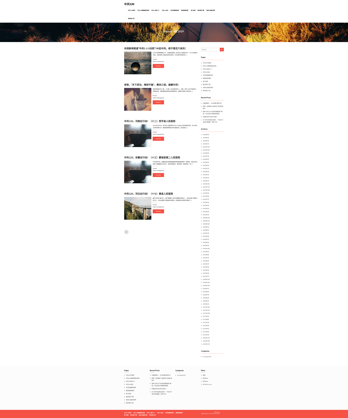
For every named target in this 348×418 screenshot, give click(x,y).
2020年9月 (206, 227)
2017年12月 (206, 307)
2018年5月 (206, 301)
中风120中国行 (131, 10)
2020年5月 (206, 239)
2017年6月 (206, 325)
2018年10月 (206, 285)
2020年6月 (206, 236)
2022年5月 (206, 174)
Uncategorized (160, 61)
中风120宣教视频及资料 (143, 10)
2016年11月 (206, 338)
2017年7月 (206, 322)
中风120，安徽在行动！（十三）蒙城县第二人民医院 (152, 157)
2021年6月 (206, 202)
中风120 (129, 4)
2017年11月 (206, 310)
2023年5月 (206, 162)
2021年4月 (206, 205)
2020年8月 (206, 230)
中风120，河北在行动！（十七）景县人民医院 (148, 193)
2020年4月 (206, 242)
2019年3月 (206, 270)
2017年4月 (206, 331)
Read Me (158, 66)
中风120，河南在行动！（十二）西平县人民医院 (149, 121)
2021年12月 (206, 184)
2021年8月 (206, 196)
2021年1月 (206, 214)
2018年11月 (206, 282)
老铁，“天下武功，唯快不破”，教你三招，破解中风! (151, 84)
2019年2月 (206, 273)
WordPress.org (207, 384)
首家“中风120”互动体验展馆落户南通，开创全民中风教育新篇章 (212, 112)
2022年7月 (206, 168)
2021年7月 (206, 199)
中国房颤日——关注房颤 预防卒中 (212, 103)
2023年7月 (206, 156)
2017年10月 (206, 313)
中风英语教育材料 (174, 10)
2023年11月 (206, 147)
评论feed (205, 381)
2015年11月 (206, 344)
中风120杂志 (165, 10)
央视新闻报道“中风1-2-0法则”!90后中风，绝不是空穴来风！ (155, 48)
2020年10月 (206, 224)
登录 (204, 375)
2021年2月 (206, 211)
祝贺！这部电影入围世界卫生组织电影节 (213, 107)
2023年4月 (206, 165)
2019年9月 (206, 251)
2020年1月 (206, 245)
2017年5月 (206, 328)
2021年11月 (206, 187)
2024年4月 (206, 137)
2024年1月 (206, 144)
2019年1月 (206, 276)
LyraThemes (217, 413)
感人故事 (193, 10)
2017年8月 (206, 319)
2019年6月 (206, 261)
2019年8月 (206, 254)
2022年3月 (206, 177)
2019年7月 (206, 258)
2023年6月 (206, 159)
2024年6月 (206, 134)
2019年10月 (206, 248)
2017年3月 (206, 335)
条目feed (205, 378)
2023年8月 (206, 153)
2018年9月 (206, 288)
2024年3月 (206, 141)
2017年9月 (206, 316)
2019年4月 (206, 267)
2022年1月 (206, 181)
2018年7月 (206, 295)
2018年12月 (206, 279)
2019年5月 (206, 264)
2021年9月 (206, 193)
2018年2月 (206, 304)
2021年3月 (206, 208)
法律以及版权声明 (210, 10)
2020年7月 (206, 233)
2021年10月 (206, 190)
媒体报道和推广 (185, 10)
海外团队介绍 (131, 18)
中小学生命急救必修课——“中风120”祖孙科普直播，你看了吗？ (213, 121)
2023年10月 (206, 150)
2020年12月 (206, 218)
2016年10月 (206, 341)
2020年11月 (206, 221)
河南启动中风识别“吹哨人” (210, 117)
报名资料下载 (201, 10)
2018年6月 (206, 298)
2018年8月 (206, 291)
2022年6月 (206, 171)
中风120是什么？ (155, 10)
